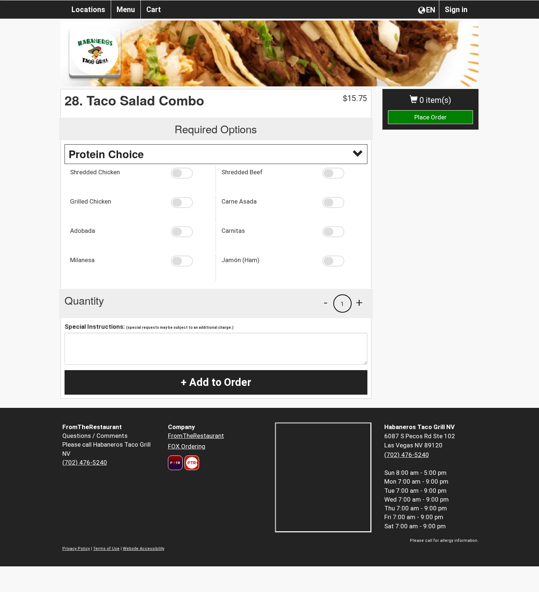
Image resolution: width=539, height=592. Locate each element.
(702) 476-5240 (84, 462)
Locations (88, 9)
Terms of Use (106, 548)
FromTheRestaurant (196, 435)
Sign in (456, 9)
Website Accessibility (143, 548)
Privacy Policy (76, 548)
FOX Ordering (186, 446)
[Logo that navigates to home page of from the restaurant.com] (175, 462)
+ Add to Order (216, 382)
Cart (153, 9)
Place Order (430, 117)
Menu (126, 9)
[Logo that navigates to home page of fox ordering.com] (191, 462)
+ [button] (359, 302)
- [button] (325, 302)
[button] (190, 173)
